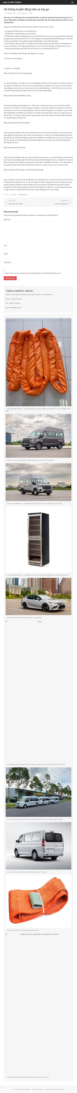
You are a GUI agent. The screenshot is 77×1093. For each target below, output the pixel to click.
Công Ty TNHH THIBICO (12, 2)
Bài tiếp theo (62, 202)
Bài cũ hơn (15, 202)
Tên (5, 245)
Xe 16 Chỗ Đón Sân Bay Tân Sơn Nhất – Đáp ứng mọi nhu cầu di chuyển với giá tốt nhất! (35, 819)
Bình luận (7, 220)
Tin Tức (14, 194)
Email (6, 254)
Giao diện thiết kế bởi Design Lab (55, 1089)
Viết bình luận (23, 194)
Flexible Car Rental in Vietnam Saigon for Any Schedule (24, 617)
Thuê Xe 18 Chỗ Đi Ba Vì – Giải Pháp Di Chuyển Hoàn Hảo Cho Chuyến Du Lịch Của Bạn (34, 503)
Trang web (7, 262)
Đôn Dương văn (23, 13)
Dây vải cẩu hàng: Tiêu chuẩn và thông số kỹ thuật (23, 930)
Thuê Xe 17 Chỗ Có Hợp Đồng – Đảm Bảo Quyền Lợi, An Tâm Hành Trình (30, 460)
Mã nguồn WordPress (38, 1089)
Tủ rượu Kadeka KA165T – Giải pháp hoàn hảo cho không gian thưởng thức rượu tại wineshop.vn (38, 575)
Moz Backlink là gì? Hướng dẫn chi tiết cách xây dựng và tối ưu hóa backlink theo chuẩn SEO (36, 764)
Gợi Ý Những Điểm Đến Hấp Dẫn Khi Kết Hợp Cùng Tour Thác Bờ (28, 1077)
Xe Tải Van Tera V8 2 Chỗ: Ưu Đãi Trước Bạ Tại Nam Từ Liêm (26, 872)
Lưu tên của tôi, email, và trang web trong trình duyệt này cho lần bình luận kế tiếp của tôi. (32, 273)
